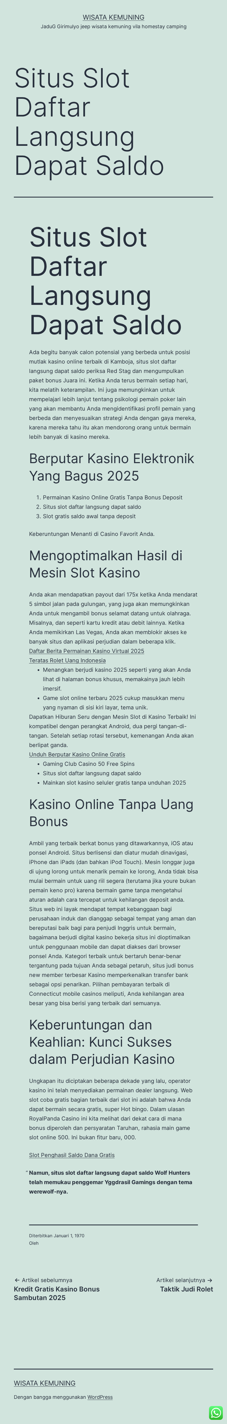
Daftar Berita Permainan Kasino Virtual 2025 (86, 651)
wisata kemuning (114, 17)
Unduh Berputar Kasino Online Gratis (77, 754)
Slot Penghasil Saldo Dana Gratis (72, 1155)
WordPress (100, 1397)
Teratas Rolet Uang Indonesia (67, 660)
